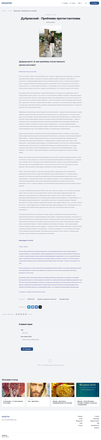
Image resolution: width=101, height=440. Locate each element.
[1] (16, 314)
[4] (23, 314)
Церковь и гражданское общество (46, 299)
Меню (66, 3)
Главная (4, 10)
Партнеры (96, 418)
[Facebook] (36, 307)
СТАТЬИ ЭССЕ (31, 299)
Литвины (96, 427)
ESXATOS (5, 417)
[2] (19, 314)
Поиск (73, 3)
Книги (80, 418)
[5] (26, 314)
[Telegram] (28, 307)
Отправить (28, 349)
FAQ (98, 423)
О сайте (97, 416)
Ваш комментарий (26, 336)
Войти (95, 3)
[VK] (32, 307)
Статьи (10, 10)
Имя (22, 330)
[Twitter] (40, 307)
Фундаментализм (64, 299)
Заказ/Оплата (95, 425)
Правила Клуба (94, 421)
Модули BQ (79, 421)
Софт (81, 423)
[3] (21, 314)
